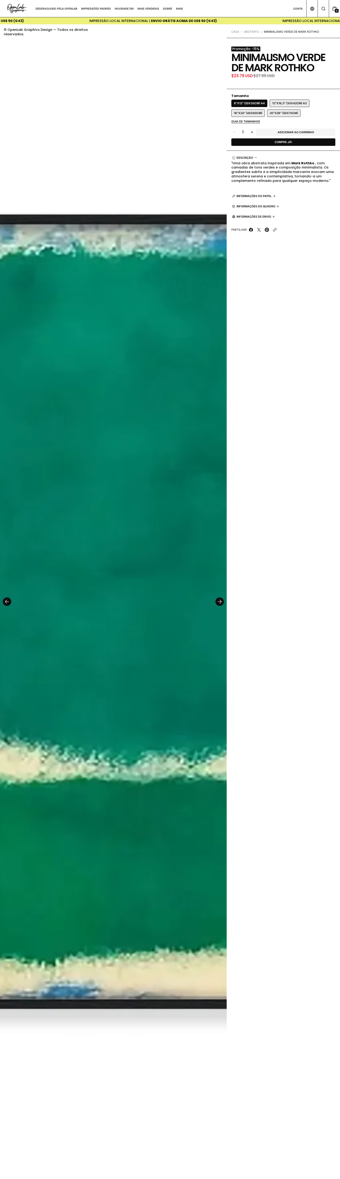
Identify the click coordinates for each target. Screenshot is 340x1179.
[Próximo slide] (219, 601)
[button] (323, 8)
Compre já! (283, 142)
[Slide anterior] (7, 601)
